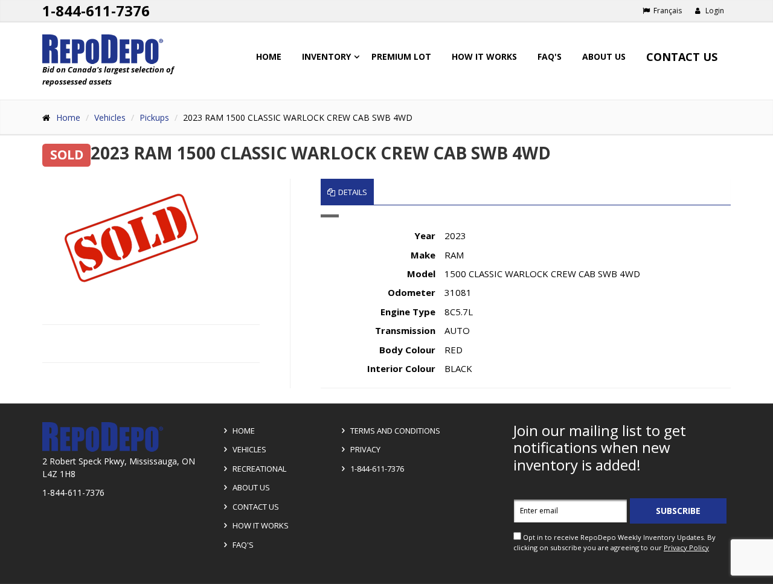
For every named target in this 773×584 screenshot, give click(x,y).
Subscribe (678, 510)
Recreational (258, 468)
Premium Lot (401, 56)
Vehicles (110, 117)
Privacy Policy (686, 547)
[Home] (121, 49)
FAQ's (549, 56)
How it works (484, 56)
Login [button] (714, 10)
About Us (604, 56)
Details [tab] (352, 192)
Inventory (326, 56)
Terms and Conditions (394, 430)
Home (268, 56)
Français (667, 10)
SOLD (66, 154)
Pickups (154, 117)
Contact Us (681, 57)
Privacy (364, 449)
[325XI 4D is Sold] (131, 238)
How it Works (260, 525)
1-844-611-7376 (96, 11)
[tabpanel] (526, 301)
